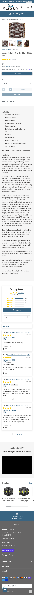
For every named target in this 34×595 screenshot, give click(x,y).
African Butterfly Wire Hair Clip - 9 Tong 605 (14, 19)
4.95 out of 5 (21, 293)
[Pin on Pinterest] (14, 101)
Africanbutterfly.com (6, 50)
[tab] (5, 151)
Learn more (29, 2)
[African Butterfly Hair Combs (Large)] (24, 491)
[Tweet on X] (7, 101)
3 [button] (17, 434)
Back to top (16, 524)
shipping (8, 66)
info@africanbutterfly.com (8, 539)
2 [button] (14, 434)
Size (3, 80)
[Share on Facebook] (10, 101)
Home (3, 19)
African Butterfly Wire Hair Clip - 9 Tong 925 (18, 379)
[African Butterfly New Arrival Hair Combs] (8, 491)
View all (30, 483)
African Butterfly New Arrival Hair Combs (8, 499)
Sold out (22, 89)
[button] (28, 7)
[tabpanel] (17, 214)
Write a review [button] (17, 310)
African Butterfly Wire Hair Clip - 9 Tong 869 (18, 405)
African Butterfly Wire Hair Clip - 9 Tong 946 (18, 355)
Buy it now (17, 94)
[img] (7, 335)
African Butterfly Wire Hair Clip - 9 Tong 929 (18, 332)
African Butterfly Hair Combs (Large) (24, 499)
